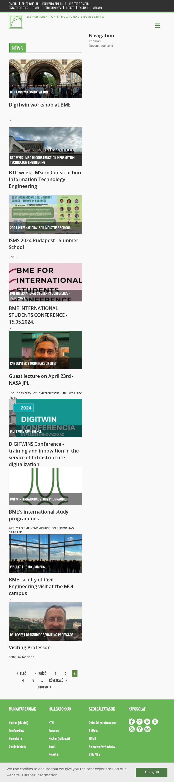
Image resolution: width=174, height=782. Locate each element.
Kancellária (15, 738)
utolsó (43, 687)
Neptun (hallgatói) (59, 738)
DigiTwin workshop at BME (29, 91)
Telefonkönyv (52, 7)
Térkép (70, 7)
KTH (51, 722)
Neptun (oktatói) (18, 722)
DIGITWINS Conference (25, 431)
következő (56, 680)
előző (42, 673)
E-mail (36, 7)
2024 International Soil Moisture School (40, 227)
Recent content (101, 45)
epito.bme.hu (30, 3)
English (83, 7)
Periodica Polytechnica (102, 746)
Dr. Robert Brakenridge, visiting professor (41, 634)
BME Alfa (94, 754)
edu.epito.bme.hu (52, 3)
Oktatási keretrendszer (103, 722)
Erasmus (54, 730)
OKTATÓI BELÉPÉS (18, 7)
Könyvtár (54, 754)
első (23, 673)
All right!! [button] (151, 772)
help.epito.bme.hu (78, 3)
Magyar (97, 7)
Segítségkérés (17, 746)
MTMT (92, 738)
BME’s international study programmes (39, 498)
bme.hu (13, 3)
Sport (52, 746)
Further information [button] (40, 775)
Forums (95, 41)
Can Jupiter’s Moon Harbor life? (33, 363)
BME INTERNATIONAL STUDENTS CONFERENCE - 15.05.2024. (40, 295)
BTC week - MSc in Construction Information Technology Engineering (42, 160)
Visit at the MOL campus (27, 566)
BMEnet (93, 730)
